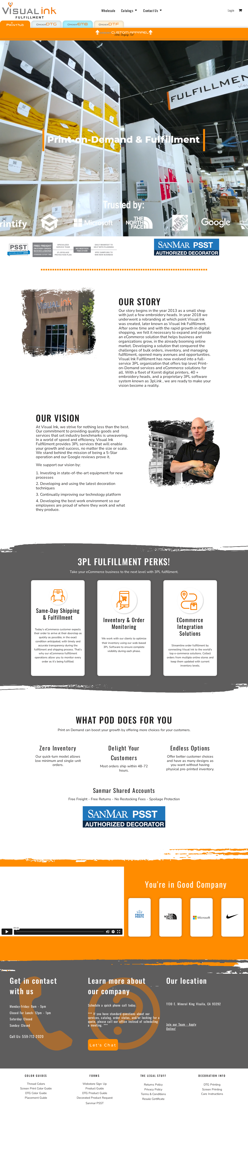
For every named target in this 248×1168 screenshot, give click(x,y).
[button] (129, 10)
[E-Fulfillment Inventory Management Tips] (119, 643)
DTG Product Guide (94, 1093)
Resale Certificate (153, 1099)
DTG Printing (212, 1085)
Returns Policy (153, 1085)
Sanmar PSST (95, 1103)
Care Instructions (212, 1094)
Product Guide (94, 1088)
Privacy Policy (153, 1089)
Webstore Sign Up (95, 1084)
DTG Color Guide (35, 1093)
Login (231, 10)
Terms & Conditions (153, 1094)
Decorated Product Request (94, 1098)
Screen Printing (212, 1089)
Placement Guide (36, 1098)
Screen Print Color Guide (36, 1088)
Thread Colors (36, 1084)
